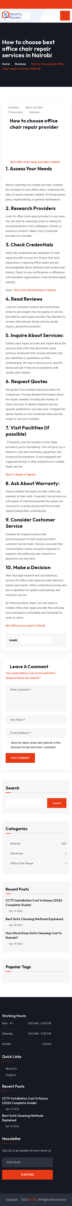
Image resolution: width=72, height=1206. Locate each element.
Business (20, 64)
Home (6, 64)
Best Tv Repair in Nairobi (21, 474)
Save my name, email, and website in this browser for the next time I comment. (36, 745)
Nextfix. (32, 1199)
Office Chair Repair (22, 863)
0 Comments (16, 112)
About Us (11, 1068)
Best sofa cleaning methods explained (34, 919)
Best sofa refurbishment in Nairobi (35, 290)
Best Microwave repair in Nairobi (25, 625)
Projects (11, 1075)
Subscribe (27, 1174)
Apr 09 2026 (16, 925)
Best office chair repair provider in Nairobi (35, 162)
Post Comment (20, 758)
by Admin (14, 107)
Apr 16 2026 (16, 911)
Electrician (16, 853)
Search (12, 788)
